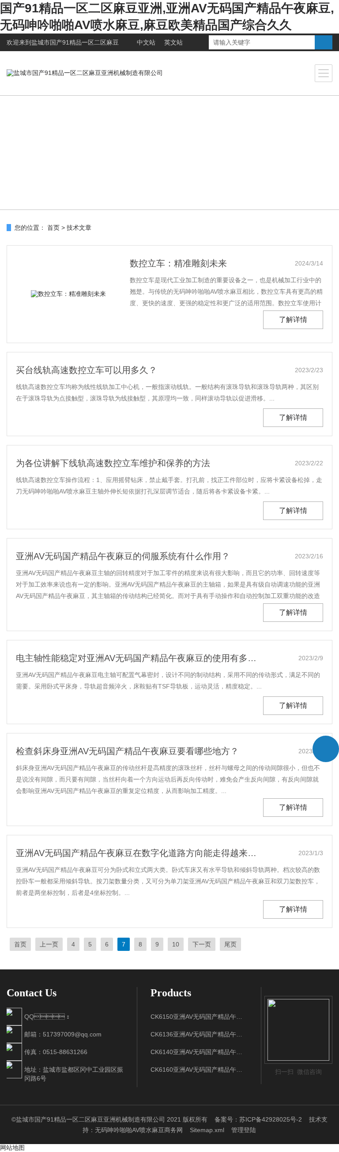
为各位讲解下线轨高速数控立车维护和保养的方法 (113, 463)
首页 (53, 227)
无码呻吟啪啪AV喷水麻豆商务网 (139, 1129)
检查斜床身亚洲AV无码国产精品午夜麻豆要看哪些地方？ (127, 751)
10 (175, 944)
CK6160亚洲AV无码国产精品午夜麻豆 (199, 1069)
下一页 (201, 944)
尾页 (230, 944)
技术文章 (79, 227)
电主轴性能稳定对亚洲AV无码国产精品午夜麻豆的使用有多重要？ (138, 658)
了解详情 (293, 319)
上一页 (49, 944)
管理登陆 (243, 1129)
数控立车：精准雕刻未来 (178, 263)
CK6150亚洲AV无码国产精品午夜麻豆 (199, 1016)
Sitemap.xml (207, 1129)
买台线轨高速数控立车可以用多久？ (86, 370)
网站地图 (12, 1147)
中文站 (146, 42)
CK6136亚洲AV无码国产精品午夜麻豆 (199, 1034)
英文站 (173, 42)
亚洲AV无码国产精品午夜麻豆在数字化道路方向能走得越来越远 (138, 853)
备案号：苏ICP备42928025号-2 (258, 1119)
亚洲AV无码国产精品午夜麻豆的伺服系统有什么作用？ (123, 556)
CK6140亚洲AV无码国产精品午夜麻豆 (199, 1051)
